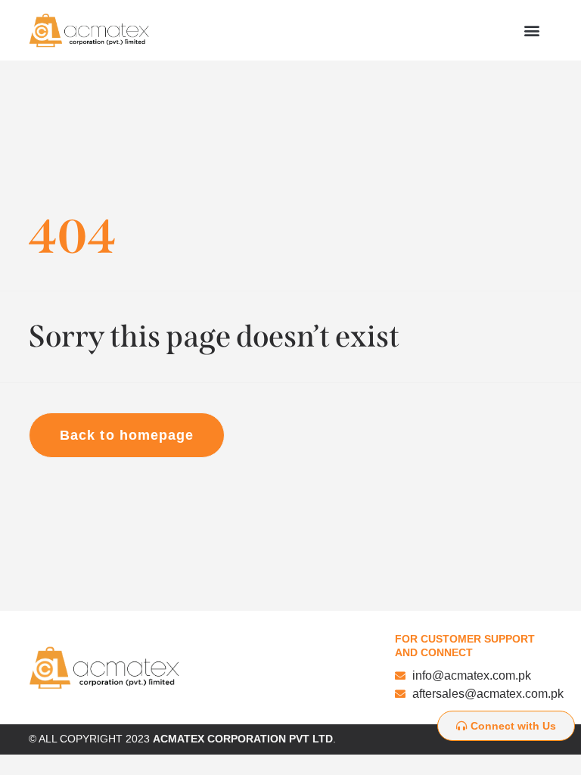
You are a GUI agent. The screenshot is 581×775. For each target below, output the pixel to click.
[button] (532, 30)
